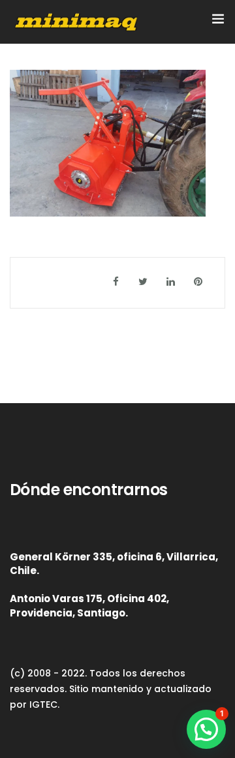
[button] (206, 729)
